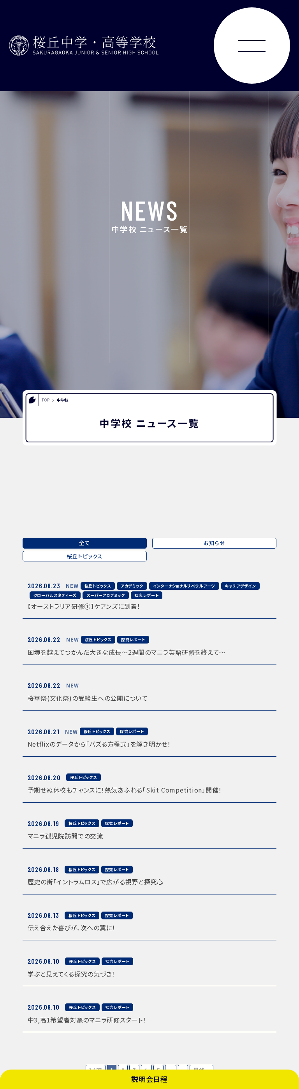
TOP (45, 400)
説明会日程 (149, 1079)
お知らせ (214, 543)
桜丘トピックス (85, 556)
